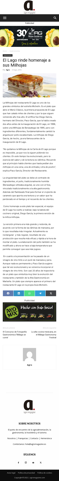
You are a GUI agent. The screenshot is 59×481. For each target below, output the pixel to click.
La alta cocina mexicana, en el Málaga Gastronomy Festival (43, 335)
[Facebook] (18, 463)
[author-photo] (29, 361)
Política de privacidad (26, 473)
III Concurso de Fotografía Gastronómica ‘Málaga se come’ (15, 335)
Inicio (5, 51)
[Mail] (33, 463)
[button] (4, 18)
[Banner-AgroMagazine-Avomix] (29, 311)
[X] (40, 463)
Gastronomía (14, 51)
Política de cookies (44, 473)
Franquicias (23, 438)
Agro (8, 70)
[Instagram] (26, 462)
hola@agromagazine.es (35, 444)
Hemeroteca (46, 438)
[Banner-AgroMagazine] (29, 36)
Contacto (34, 438)
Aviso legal (11, 473)
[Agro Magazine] (29, 7)
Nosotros (11, 438)
